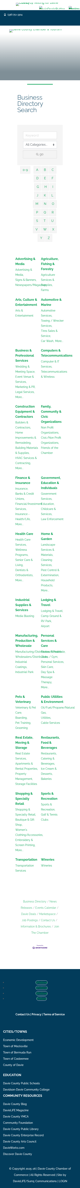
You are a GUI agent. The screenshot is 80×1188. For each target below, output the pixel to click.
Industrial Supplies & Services (23, 605)
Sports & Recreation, (48, 807)
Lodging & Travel (48, 602)
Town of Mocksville (15, 1046)
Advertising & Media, (23, 272)
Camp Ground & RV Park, (51, 618)
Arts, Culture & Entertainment (26, 302)
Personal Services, (52, 661)
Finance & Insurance (22, 480)
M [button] (37, 204)
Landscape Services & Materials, (48, 549)
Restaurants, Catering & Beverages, (49, 758)
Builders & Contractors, (23, 425)
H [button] (45, 187)
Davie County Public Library (21, 1129)
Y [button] (41, 238)
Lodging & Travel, (52, 610)
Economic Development (18, 1040)
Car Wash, (47, 341)
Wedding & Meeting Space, (25, 369)
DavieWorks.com (13, 1147)
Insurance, (21, 488)
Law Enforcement (52, 519)
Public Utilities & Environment (52, 699)
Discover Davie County (17, 1154)
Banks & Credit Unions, (24, 496)
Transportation (26, 859)
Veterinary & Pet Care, (25, 710)
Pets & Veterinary (23, 699)
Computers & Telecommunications (56, 353)
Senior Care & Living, (24, 562)
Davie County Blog (15, 1104)
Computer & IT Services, (50, 364)
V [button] (37, 229)
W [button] (45, 229)
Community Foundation (18, 1122)
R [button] (53, 212)
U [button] (52, 221)
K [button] (45, 195)
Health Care (24, 534)
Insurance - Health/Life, (22, 516)
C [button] (53, 170)
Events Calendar (45, 907)
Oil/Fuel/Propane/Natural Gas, (58, 710)
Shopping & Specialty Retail (24, 799)
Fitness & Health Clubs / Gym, (51, 654)
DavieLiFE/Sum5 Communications (35, 1181)
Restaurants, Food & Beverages (50, 743)
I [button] (52, 187)
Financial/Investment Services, (28, 506)
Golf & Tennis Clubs (49, 817)
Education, (47, 503)
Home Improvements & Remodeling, (25, 437)
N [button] (45, 204)
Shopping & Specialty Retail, (25, 812)
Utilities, (46, 717)
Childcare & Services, (48, 511)
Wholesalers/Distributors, (31, 656)
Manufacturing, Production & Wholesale (26, 641)
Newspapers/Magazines (31, 285)
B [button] (45, 170)
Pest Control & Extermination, (50, 573)
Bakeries (46, 778)
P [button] (37, 212)
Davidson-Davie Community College (26, 1089)
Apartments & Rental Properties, (26, 766)
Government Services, (49, 496)
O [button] (53, 204)
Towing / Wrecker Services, (52, 323)
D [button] (37, 178)
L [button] (52, 195)
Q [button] (45, 212)
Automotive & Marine (51, 302)
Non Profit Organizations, (50, 430)
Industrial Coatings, (21, 664)
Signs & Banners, (26, 279)
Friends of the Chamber (49, 450)
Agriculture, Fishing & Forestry (50, 264)
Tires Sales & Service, (49, 333)
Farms (45, 290)
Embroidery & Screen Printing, (25, 842)
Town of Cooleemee (16, 1058)
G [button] (38, 187)
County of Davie (13, 1065)
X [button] (53, 229)
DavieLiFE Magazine (16, 1110)
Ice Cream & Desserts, (49, 771)
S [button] (37, 221)
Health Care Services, (22, 542)
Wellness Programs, (21, 552)
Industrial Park (24, 672)
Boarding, (21, 717)
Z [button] (49, 238)
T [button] (45, 221)
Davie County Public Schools (21, 1083)
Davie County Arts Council (19, 1141)
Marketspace (47, 914)
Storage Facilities (26, 783)
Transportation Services (24, 868)
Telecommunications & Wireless (54, 374)
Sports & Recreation (49, 796)
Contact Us (48, 920)
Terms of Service (54, 1014)
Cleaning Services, (46, 562)
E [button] (45, 178)
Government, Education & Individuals (51, 483)
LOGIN (63, 1181)
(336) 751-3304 (15, 14)
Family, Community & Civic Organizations (51, 414)
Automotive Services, (48, 313)
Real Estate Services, (22, 756)
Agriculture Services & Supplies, (48, 280)
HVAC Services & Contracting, (26, 460)
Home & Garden (47, 536)
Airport (45, 626)
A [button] (37, 170)
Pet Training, (23, 722)
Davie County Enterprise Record (23, 1135)
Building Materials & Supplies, (26, 450)
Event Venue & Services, (24, 379)
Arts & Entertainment (24, 313)
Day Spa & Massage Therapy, (47, 677)
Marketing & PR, (25, 386)
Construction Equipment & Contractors (25, 412)
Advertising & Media (25, 261)
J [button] (37, 195)
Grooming (21, 727)
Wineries (47, 859)
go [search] (41, 154)
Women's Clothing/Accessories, (29, 832)
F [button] (52, 178)
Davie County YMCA (16, 1116)
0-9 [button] (25, 170)
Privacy (36, 1014)
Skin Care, (47, 667)
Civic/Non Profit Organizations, (51, 440)
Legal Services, (25, 392)
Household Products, (48, 583)
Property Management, (24, 776)
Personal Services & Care (49, 641)
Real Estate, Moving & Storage (24, 743)
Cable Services (50, 722)
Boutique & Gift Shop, (24, 822)
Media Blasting (24, 616)
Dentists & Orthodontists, (24, 573)
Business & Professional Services (24, 355)
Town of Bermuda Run (17, 1052)
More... (59, 341)
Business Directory (34, 901)
